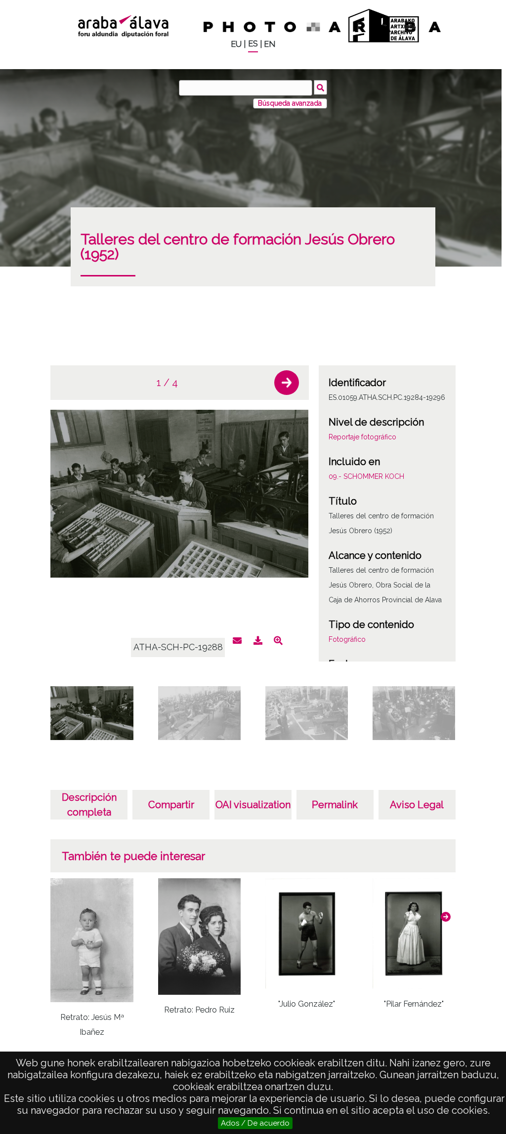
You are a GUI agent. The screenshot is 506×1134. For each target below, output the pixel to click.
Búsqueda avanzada (290, 103)
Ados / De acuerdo (255, 1123)
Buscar (320, 87)
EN (269, 44)
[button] (286, 382)
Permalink (335, 805)
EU (236, 44)
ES (253, 43)
